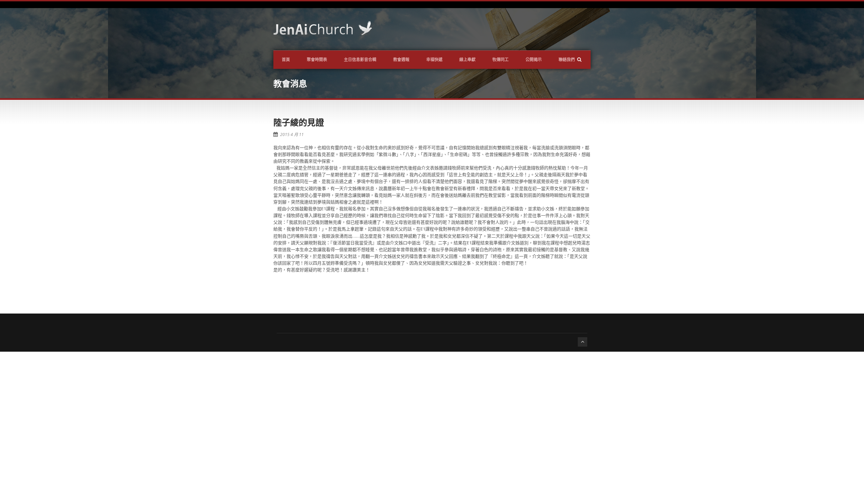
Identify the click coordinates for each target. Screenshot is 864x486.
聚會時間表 (317, 59)
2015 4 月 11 (292, 134)
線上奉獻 (467, 59)
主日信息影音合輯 (360, 59)
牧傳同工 (500, 59)
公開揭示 (533, 59)
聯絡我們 (567, 59)
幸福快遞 (434, 59)
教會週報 (401, 59)
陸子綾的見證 (298, 122)
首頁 (286, 59)
